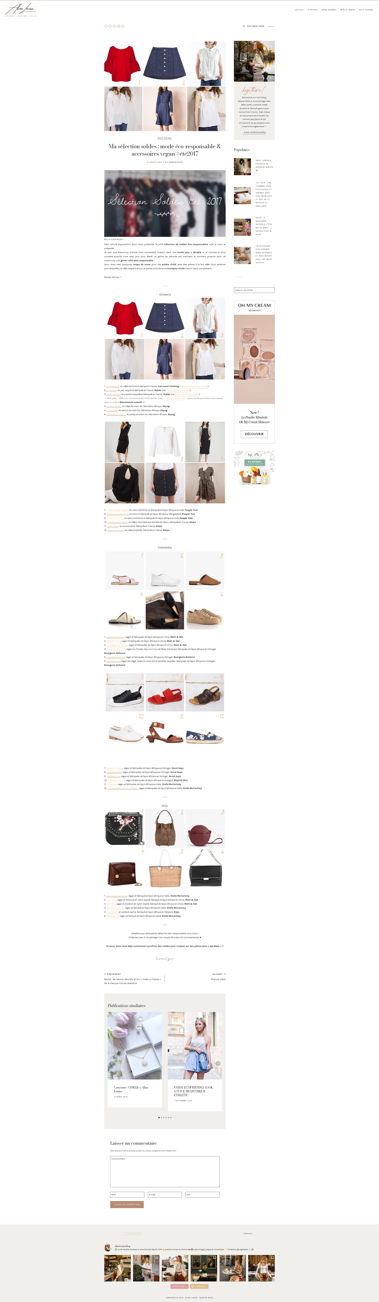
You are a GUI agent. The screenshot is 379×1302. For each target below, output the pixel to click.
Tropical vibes (218, 977)
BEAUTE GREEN (348, 10)
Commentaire (118, 1159)
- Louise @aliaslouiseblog (254, 132)
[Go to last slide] (111, 1063)
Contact (248, 1233)
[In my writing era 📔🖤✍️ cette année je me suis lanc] (146, 1268)
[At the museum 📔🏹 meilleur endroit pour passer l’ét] (204, 1268)
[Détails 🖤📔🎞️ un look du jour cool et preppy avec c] (261, 1268)
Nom (113, 1194)
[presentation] (242, 166)
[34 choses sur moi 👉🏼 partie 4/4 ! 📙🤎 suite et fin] (175, 1268)
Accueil (299, 10)
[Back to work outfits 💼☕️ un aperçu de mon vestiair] (117, 1268)
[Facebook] (118, 26)
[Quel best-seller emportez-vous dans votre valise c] (233, 1268)
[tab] (159, 1117)
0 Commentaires (174, 162)
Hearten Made (206, 1298)
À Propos (313, 10)
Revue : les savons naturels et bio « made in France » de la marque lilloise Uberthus (132, 979)
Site (188, 1194)
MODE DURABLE (329, 10)
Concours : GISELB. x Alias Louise (131, 1089)
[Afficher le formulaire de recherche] (244, 26)
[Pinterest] (110, 26)
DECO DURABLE (366, 10)
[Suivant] (218, 1063)
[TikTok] (114, 26)
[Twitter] (139, 1233)
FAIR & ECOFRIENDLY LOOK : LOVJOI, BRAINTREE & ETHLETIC (194, 1091)
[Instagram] (106, 26)
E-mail (152, 1194)
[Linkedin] (123, 26)
